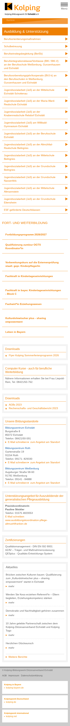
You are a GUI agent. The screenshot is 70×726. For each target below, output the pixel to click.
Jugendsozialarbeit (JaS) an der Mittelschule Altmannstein (29, 190)
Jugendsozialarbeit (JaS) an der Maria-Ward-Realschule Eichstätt (29, 102)
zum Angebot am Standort (45, 442)
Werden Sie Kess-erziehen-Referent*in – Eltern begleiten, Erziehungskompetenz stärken (32, 596)
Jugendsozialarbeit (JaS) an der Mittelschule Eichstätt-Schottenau (29, 91)
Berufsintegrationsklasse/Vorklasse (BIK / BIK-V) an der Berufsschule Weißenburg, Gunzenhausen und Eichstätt (32, 65)
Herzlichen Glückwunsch (20, 643)
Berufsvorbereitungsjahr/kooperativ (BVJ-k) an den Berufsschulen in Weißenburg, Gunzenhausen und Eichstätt (30, 79)
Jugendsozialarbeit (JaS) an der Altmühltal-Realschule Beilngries (28, 146)
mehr (11, 586)
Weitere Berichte (17, 656)
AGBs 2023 (15, 404)
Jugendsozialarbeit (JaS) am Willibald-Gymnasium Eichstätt (25, 124)
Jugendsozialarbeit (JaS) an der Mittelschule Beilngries (29, 157)
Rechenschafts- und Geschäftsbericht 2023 (33, 408)
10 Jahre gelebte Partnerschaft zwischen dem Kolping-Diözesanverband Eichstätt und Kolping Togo (33, 627)
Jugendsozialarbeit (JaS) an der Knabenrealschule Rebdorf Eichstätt (24, 113)
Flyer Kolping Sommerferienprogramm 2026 (34, 355)
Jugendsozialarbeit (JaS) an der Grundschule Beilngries (29, 168)
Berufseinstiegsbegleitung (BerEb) (23, 53)
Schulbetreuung (13, 46)
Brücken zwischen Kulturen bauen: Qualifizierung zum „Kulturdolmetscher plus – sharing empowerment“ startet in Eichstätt (33, 578)
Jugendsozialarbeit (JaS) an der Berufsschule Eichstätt (30, 135)
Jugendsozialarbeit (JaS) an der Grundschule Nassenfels (29, 179)
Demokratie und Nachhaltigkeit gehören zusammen (35, 610)
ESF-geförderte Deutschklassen (22, 209)
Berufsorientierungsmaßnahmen (22, 39)
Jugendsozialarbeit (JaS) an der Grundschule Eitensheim (29, 200)
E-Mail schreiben (17, 442)
